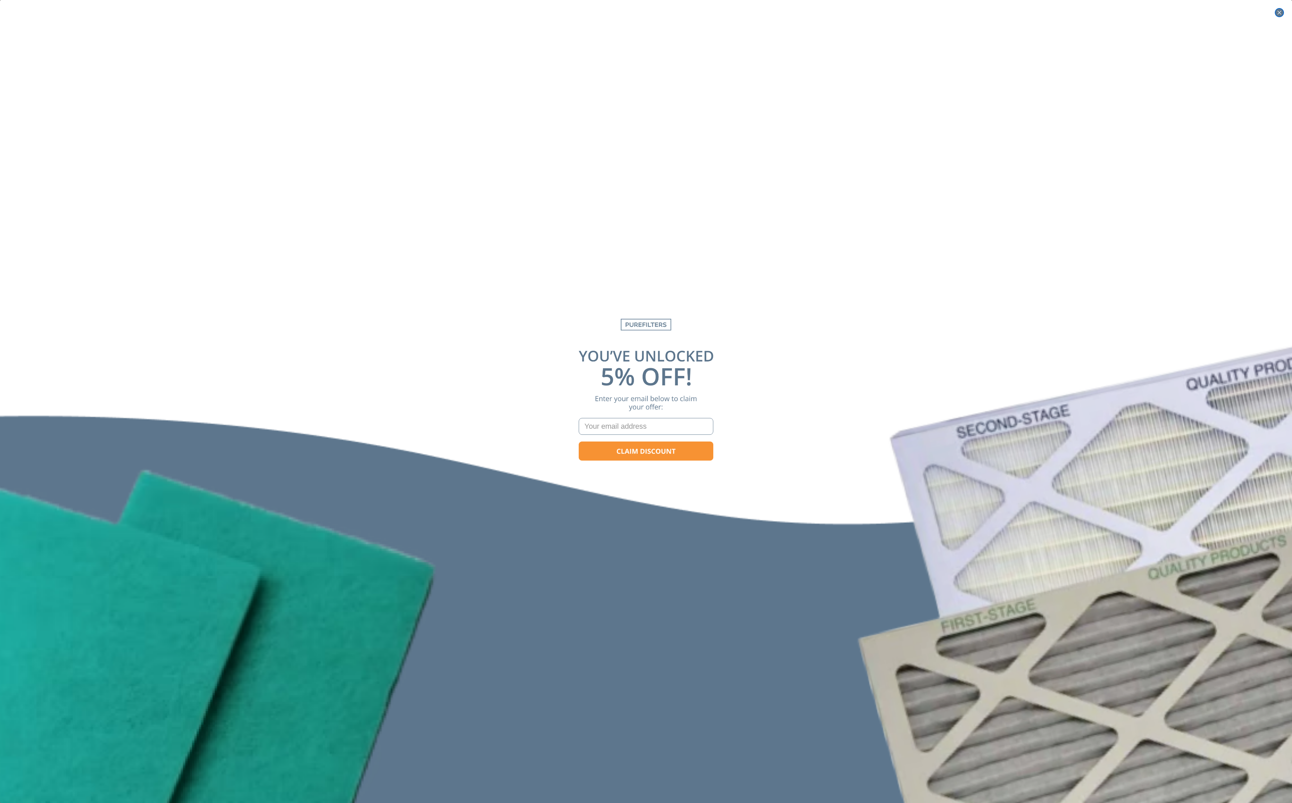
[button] (646, 451)
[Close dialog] (1279, 12)
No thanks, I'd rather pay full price (646, 472)
